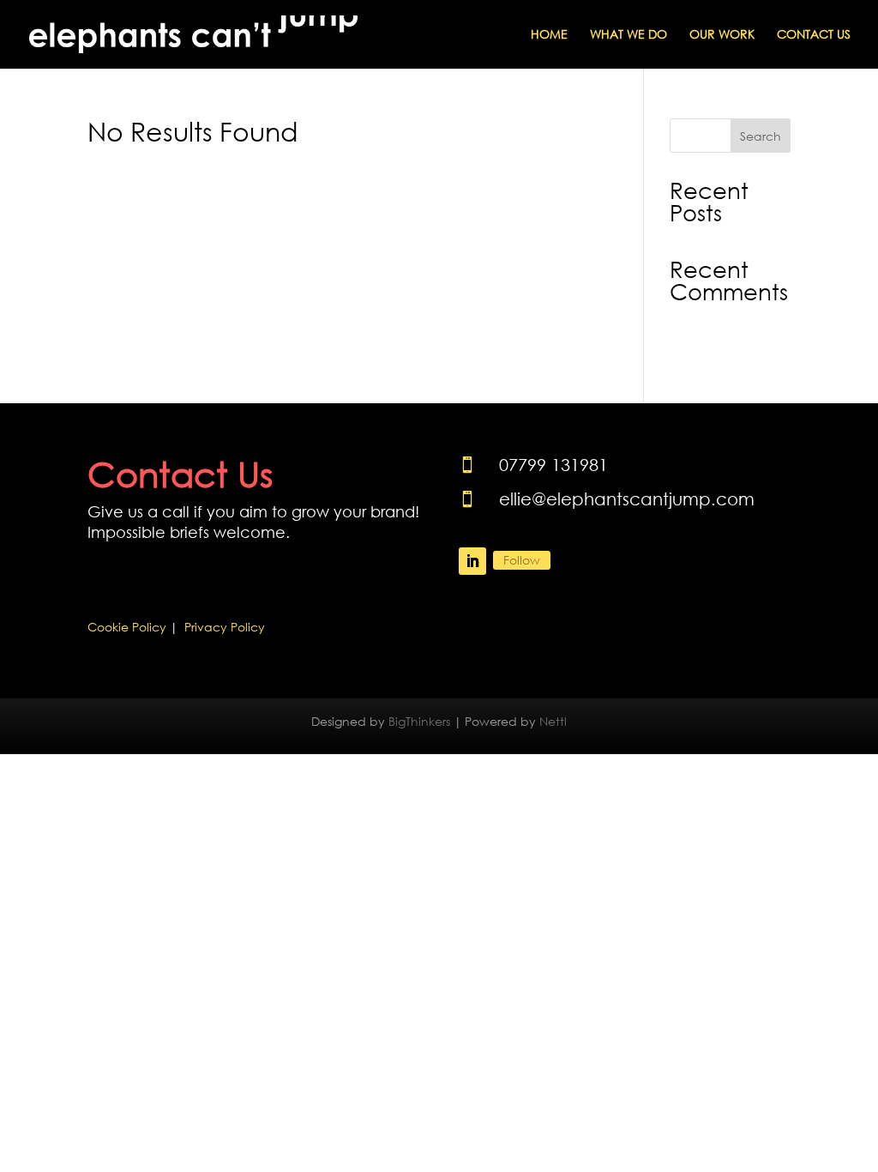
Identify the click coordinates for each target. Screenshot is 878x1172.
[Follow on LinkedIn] (472, 561)
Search (760, 136)
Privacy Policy (224, 627)
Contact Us (814, 35)
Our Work (722, 35)
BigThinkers (419, 721)
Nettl (553, 721)
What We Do (628, 35)
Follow (521, 560)
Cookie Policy (126, 627)
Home (549, 35)
